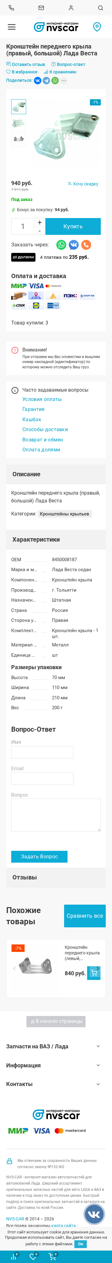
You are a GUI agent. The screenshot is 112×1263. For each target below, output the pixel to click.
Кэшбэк (31, 419)
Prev (14, 968)
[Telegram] (46, 80)
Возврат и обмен (42, 440)
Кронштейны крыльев (64, 514)
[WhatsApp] (55, 80)
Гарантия (33, 409)
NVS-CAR (15, 1218)
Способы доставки (45, 429)
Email (17, 768)
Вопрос (19, 795)
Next (98, 968)
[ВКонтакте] (37, 80)
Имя (16, 742)
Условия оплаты (42, 399)
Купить (73, 226)
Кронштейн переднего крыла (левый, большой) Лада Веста (82, 953)
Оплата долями (41, 450)
